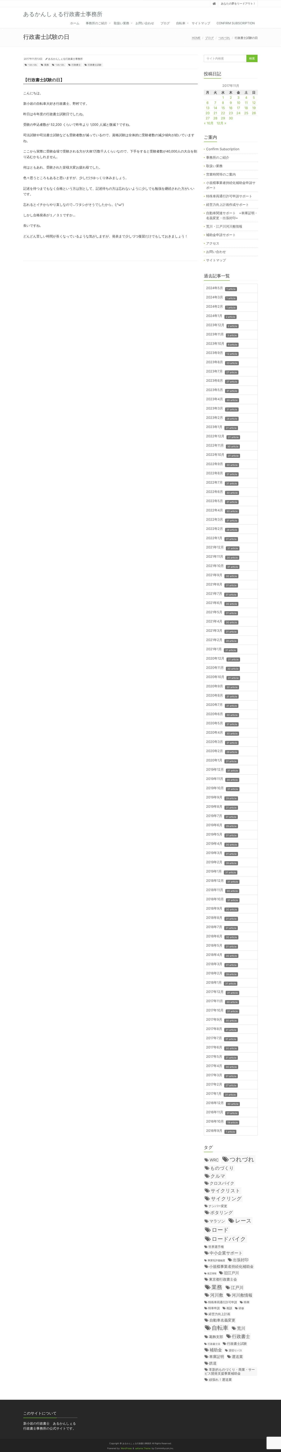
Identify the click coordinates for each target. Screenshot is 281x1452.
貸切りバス (235, 1350)
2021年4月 (221, 621)
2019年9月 (221, 797)
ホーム (74, 23)
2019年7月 (221, 816)
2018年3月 (221, 964)
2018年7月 (221, 927)
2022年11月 (222, 445)
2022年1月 (221, 538)
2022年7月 (221, 482)
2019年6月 (221, 825)
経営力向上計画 (219, 1314)
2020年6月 (222, 714)
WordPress (126, 1448)
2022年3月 (221, 519)
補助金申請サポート (221, 235)
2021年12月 (222, 547)
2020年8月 (221, 695)
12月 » (221, 123)
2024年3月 (221, 297)
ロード (220, 1229)
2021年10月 (222, 566)
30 (231, 118)
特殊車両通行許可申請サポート (229, 196)
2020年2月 (221, 751)
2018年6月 (221, 936)
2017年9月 (221, 1019)
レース (243, 1220)
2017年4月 (221, 1066)
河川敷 (216, 1295)
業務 (46, 64)
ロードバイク (229, 1239)
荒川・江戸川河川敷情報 (224, 226)
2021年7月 (221, 593)
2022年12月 (222, 436)
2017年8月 (221, 1029)
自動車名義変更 (222, 1320)
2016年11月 (221, 1112)
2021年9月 (221, 575)
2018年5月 (221, 945)
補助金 (216, 1349)
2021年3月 (221, 630)
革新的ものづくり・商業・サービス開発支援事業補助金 (229, 1371)
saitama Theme (143, 1448)
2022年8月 (221, 473)
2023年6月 (221, 380)
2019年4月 (221, 843)
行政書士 (76, 64)
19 (254, 108)
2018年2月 (221, 973)
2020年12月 (222, 658)
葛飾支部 (216, 1337)
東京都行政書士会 (223, 1279)
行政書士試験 (94, 64)
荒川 (241, 1328)
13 (207, 108)
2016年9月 (220, 1131)
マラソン (217, 1221)
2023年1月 (221, 427)
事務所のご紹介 (96, 23)
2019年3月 (221, 853)
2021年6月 (221, 603)
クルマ (217, 1176)
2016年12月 (222, 1103)
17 (238, 108)
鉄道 (213, 1363)
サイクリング (226, 1199)
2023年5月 (221, 390)
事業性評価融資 (216, 1260)
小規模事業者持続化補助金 (231, 1266)
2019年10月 (222, 788)
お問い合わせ (145, 23)
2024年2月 (221, 306)
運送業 (237, 1356)
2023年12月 (221, 325)
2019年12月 (222, 769)
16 (230, 108)
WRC (214, 1160)
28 (215, 118)
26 (254, 113)
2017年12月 (222, 992)
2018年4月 (221, 955)
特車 (247, 1302)
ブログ (165, 23)
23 (231, 113)
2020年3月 (221, 742)
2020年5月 (221, 723)
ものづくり (222, 1168)
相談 (229, 1308)
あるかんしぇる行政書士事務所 (65, 58)
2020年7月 (221, 705)
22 (223, 113)
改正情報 (211, 1273)
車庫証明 (216, 1356)
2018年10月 (222, 899)
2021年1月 (221, 649)
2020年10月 (222, 677)
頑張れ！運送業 (220, 1380)
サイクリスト (225, 1191)
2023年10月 (221, 343)
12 (254, 103)
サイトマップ (201, 23)
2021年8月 (221, 584)
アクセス (212, 243)
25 (246, 113)
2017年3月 (221, 1075)
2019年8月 (221, 806)
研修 (241, 1308)
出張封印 (240, 1260)
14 (215, 108)
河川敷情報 (242, 1295)
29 (223, 118)
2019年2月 (221, 862)
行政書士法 (214, 1343)
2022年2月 (221, 529)
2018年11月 (222, 890)
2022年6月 (222, 492)
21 (215, 113)
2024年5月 (221, 288)
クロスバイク (222, 1183)
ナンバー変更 (218, 1206)
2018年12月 (222, 880)
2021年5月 (221, 612)
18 (246, 108)
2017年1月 (221, 1093)
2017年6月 (221, 1047)
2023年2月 (221, 417)
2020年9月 (222, 686)
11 (246, 103)
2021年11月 (222, 556)
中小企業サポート (226, 1253)
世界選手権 (216, 1247)
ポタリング (221, 1212)
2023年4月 (222, 399)
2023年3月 (221, 408)
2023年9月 (221, 353)
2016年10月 (222, 1121)
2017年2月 (221, 1084)
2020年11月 (222, 668)
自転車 (180, 23)
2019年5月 (221, 834)
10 (238, 103)
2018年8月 (221, 918)
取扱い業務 (121, 23)
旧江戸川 (231, 1272)
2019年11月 (222, 779)
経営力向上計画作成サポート (227, 204)
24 (238, 113)
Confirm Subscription (236, 23)
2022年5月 (221, 501)
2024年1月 (220, 316)
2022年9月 (222, 464)
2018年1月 (221, 982)
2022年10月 (222, 455)
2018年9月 (221, 908)
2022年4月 (222, 510)
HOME (196, 38)
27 (208, 118)
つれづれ (224, 38)
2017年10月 (222, 1010)
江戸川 (237, 1287)
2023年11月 (221, 334)
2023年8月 (221, 362)
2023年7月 (221, 371)
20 (208, 113)
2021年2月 (221, 640)
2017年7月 (221, 1038)
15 (223, 108)
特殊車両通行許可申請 (222, 1302)
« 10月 (209, 123)
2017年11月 (222, 1001)
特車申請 (214, 1308)
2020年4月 (222, 732)
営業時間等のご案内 (221, 174)
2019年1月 (221, 871)
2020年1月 (221, 760)
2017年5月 (221, 1056)
